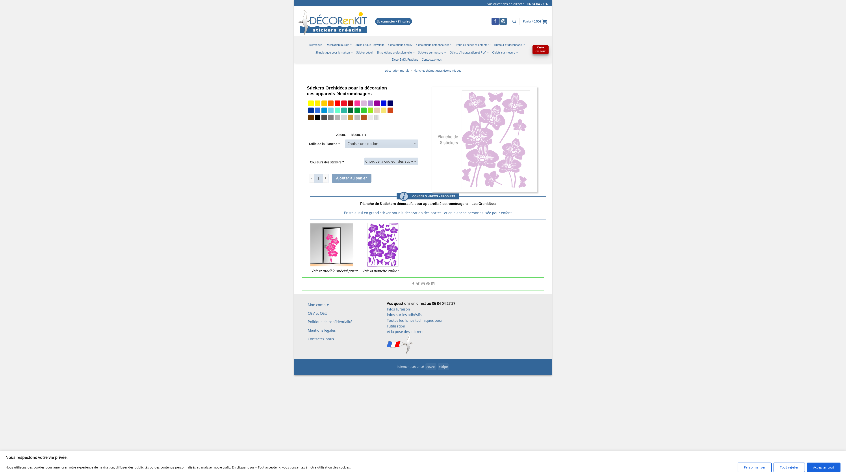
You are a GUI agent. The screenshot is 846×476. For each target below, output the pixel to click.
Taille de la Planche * (324, 143)
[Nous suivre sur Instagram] (503, 21)
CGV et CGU (317, 313)
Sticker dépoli (364, 52)
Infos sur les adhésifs (404, 314)
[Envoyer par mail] (423, 284)
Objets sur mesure (503, 52)
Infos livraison (398, 309)
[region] (423, 463)
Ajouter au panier (351, 178)
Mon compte (318, 304)
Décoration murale (337, 44)
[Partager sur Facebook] (413, 284)
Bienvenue (315, 44)
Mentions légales (322, 330)
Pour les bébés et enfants (472, 44)
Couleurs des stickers (327, 162)
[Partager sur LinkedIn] (432, 284)
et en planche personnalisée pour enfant (478, 212)
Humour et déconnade (508, 44)
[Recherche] (514, 21)
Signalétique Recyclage (370, 44)
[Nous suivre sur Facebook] (495, 21)
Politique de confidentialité (330, 321)
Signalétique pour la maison (332, 52)
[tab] (428, 185)
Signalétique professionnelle (394, 52)
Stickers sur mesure (430, 52)
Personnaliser (754, 467)
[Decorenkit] (332, 21)
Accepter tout (823, 467)
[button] (393, 21)
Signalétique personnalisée (432, 44)
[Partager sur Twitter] (418, 284)
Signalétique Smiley (400, 44)
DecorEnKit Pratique (405, 59)
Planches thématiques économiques (437, 71)
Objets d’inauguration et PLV (468, 52)
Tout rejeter (789, 467)
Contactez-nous (432, 59)
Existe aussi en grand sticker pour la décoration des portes (393, 212)
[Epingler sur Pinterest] (428, 284)
